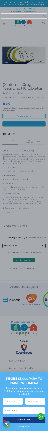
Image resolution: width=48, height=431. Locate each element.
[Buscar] (45, 16)
